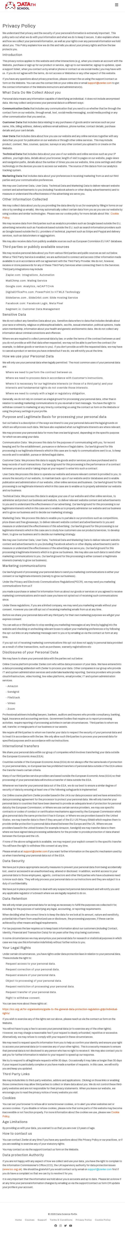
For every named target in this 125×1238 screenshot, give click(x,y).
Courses (30, 1220)
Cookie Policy (103, 1220)
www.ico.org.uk (12, 1169)
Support (42, 1220)
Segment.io (13, 309)
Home (18, 1220)
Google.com (14, 286)
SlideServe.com (16, 297)
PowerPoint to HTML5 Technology (57, 292)
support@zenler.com (100, 83)
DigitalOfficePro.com (20, 292)
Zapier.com (13, 275)
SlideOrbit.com (38, 297)
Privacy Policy (84, 1220)
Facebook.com (15, 303)
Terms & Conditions (61, 1220)
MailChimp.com (16, 280)
